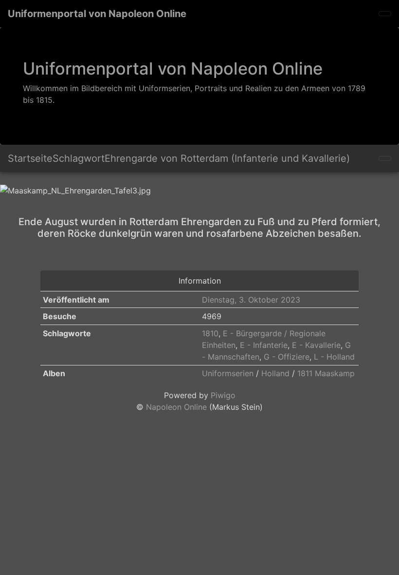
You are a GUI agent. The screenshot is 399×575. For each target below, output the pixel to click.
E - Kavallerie (316, 345)
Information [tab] (200, 281)
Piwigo (223, 395)
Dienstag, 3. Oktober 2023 (251, 300)
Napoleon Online (176, 407)
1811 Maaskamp (326, 373)
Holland (275, 373)
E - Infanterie (264, 345)
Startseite (30, 158)
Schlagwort (79, 158)
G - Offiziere (286, 357)
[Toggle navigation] (385, 13)
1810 (210, 333)
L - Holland (334, 357)
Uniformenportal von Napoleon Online (97, 13)
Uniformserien (228, 373)
